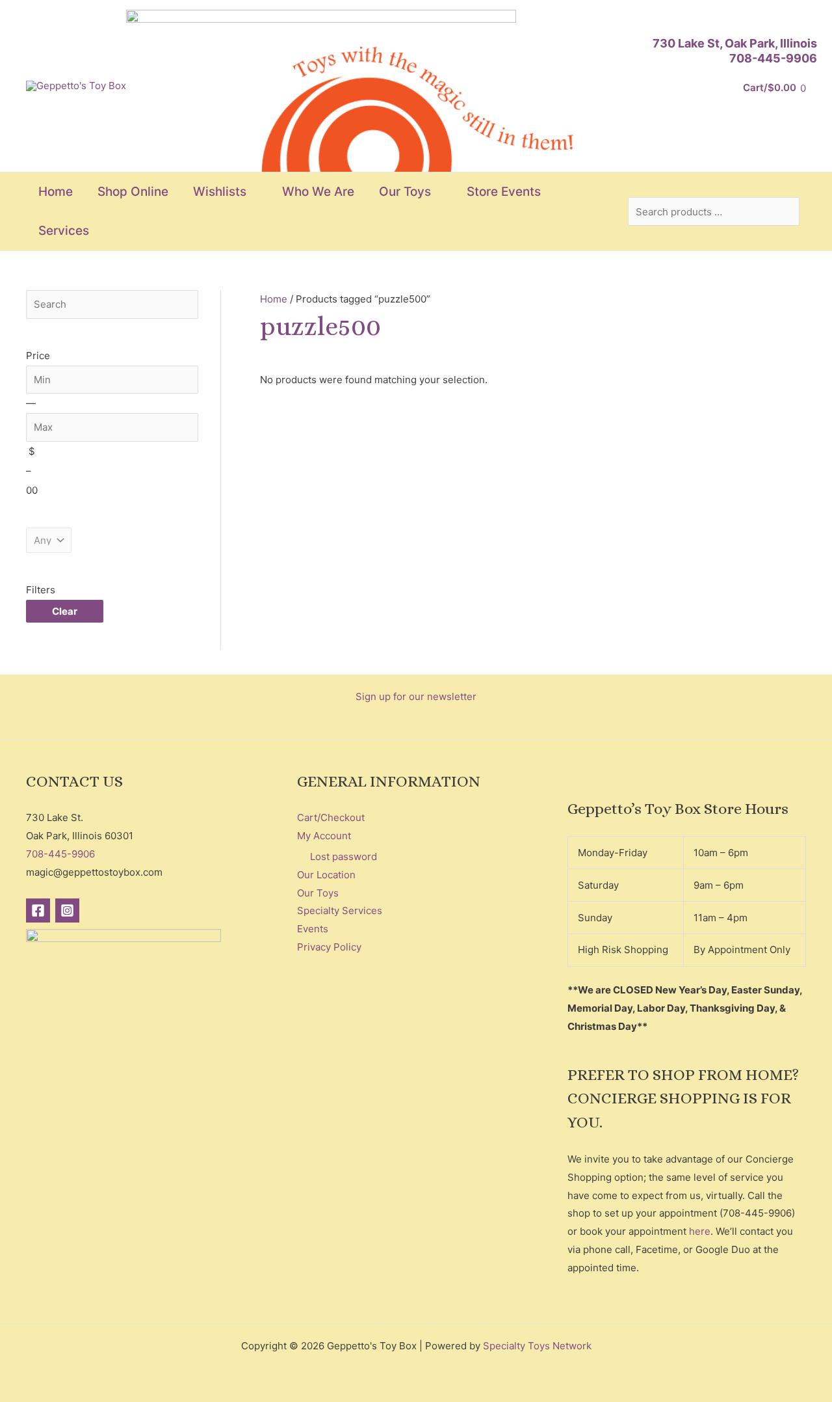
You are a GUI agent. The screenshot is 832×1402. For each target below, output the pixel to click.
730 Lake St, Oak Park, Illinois (735, 43)
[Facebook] (38, 910)
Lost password (343, 856)
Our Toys (318, 893)
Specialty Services (339, 910)
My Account (324, 835)
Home (273, 299)
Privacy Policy (329, 947)
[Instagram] (67, 910)
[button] (251, 191)
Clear (64, 611)
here (699, 1231)
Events (312, 929)
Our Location (326, 875)
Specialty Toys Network (537, 1346)
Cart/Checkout (331, 817)
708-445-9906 (773, 58)
